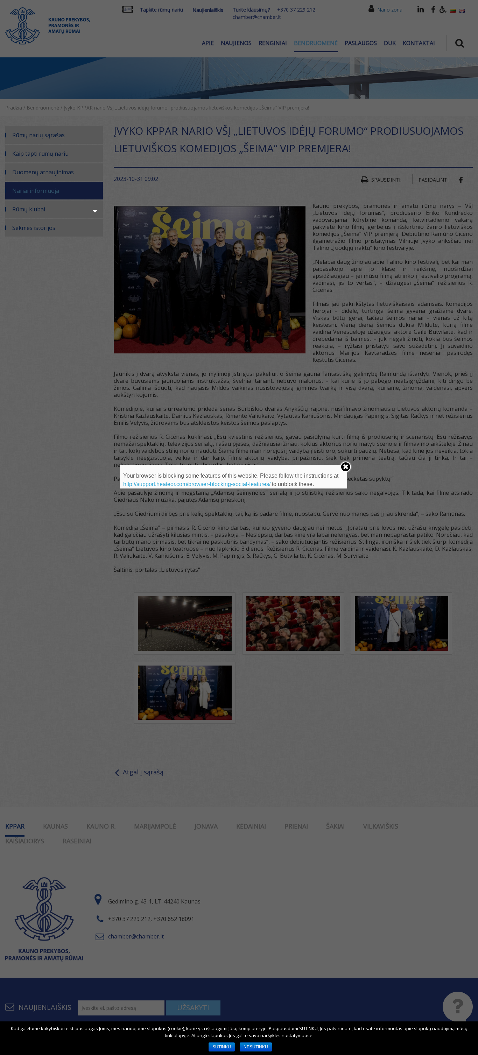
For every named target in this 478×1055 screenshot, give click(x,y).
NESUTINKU (256, 1047)
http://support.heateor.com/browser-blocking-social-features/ (196, 484)
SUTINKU (221, 1047)
